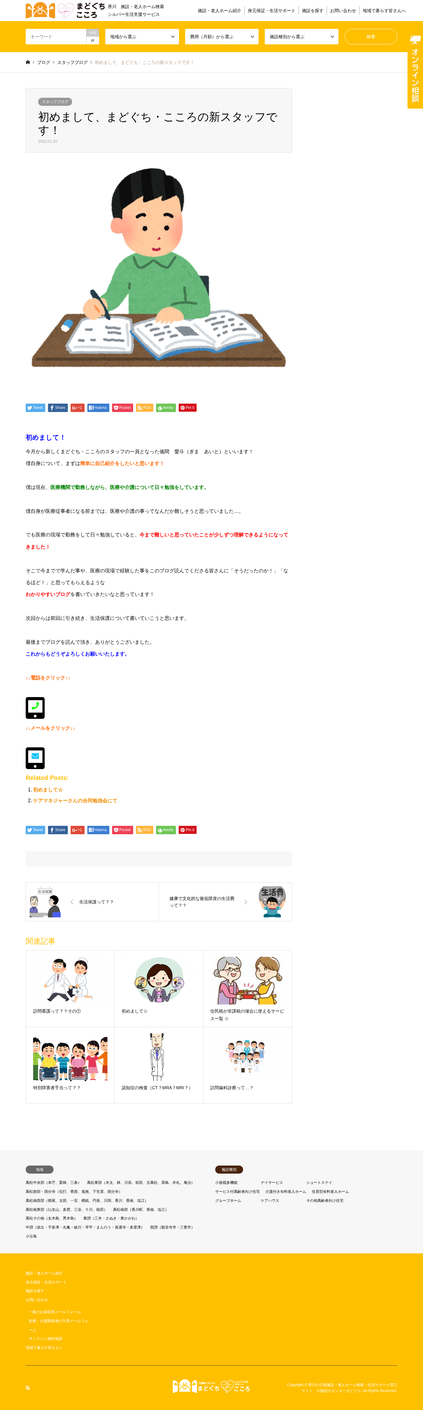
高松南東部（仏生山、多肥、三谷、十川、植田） (66, 1209)
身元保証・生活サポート (271, 10)
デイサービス (272, 1182)
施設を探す (313, 10)
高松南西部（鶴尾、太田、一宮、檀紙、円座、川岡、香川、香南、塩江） (87, 1200)
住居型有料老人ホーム (330, 1191)
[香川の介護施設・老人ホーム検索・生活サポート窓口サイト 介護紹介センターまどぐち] (211, 1389)
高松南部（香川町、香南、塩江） (141, 1209)
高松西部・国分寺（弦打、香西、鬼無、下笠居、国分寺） (74, 1191)
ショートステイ (319, 1182)
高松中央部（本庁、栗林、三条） (53, 1182)
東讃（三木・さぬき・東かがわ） (111, 1218)
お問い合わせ (343, 10)
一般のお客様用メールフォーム (55, 1312)
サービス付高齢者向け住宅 (237, 1191)
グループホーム (228, 1200)
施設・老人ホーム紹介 (219, 10)
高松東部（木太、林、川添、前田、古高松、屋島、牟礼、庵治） (141, 1182)
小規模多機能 (226, 1182)
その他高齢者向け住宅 (324, 1200)
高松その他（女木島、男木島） (52, 1218)
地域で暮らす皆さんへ (384, 10)
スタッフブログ (55, 102)
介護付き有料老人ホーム (285, 1191)
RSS (28, 1387)
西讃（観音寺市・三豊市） (172, 1227)
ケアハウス (270, 1200)
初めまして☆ (48, 789)
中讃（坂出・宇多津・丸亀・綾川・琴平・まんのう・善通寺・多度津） (85, 1227)
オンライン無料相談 (45, 1338)
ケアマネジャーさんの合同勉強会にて (75, 800)
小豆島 (31, 1236)
